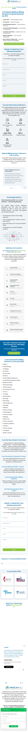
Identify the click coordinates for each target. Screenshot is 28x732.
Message (5, 85)
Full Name (5, 63)
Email (4, 74)
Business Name (6, 69)
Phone (4, 80)
